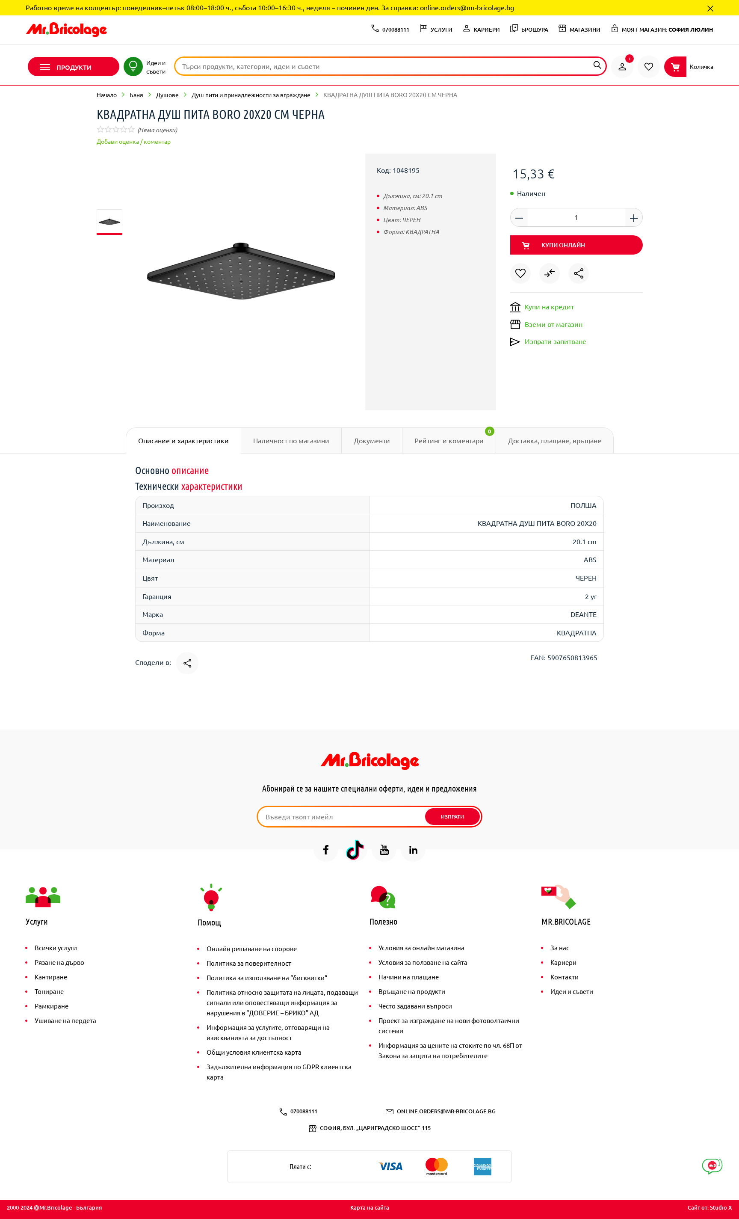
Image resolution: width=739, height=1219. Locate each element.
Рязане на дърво (59, 962)
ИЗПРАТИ (452, 816)
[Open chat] (712, 1167)
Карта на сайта (369, 1207)
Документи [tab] (372, 440)
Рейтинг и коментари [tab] (452, 436)
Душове (167, 94)
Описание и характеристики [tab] (183, 440)
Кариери (563, 962)
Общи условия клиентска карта (254, 1052)
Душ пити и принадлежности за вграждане (251, 94)
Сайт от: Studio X (710, 1207)
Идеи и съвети (571, 991)
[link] (622, 67)
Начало (107, 94)
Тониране (49, 991)
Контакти (564, 977)
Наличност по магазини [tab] (291, 440)
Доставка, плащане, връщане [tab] (554, 440)
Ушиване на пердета (65, 1020)
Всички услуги (56, 947)
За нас (559, 947)
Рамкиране (51, 1006)
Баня (136, 94)
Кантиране (51, 977)
